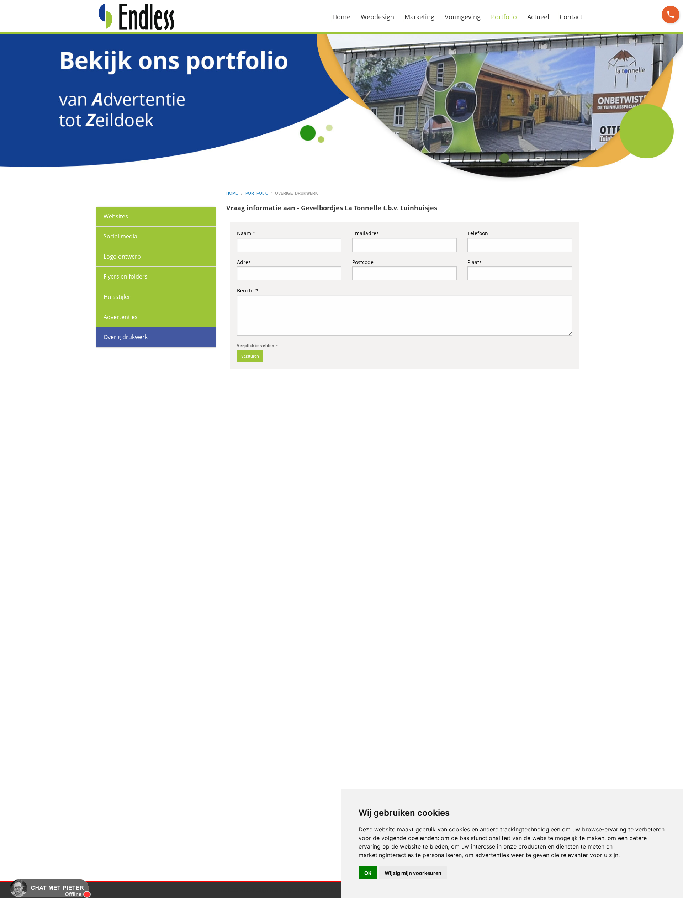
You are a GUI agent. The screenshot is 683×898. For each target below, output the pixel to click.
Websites (116, 216)
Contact (571, 16)
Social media (120, 236)
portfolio (257, 193)
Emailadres (365, 233)
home (232, 193)
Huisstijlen (118, 297)
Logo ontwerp (122, 256)
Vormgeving (463, 16)
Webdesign (377, 16)
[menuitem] (345, 16)
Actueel (538, 16)
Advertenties (121, 317)
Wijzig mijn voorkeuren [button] (413, 873)
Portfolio (504, 16)
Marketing (419, 16)
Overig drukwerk (126, 337)
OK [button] (368, 873)
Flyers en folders (126, 276)
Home (341, 16)
